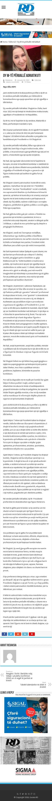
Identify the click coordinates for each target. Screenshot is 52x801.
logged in (30, 695)
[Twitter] (23, 794)
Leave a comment (12, 82)
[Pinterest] (26, 794)
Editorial (12, 42)
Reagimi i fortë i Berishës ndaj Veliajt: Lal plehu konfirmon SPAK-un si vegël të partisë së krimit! (19, 676)
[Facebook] (20, 794)
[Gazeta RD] (26, 8)
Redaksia (8, 80)
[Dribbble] (29, 794)
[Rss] (18, 794)
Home (4, 42)
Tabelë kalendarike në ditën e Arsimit (33, 685)
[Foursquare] (31, 794)
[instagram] (34, 794)
